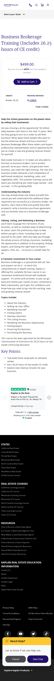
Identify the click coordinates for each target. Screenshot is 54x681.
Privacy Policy (8, 607)
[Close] (48, 5)
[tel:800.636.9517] (30, 4)
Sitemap (6, 624)
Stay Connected (35, 619)
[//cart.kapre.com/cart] (42, 4)
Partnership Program (12, 619)
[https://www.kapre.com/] (11, 4)
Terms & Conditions (11, 613)
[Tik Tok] (46, 634)
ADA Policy (33, 607)
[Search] (36, 5)
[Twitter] (33, 634)
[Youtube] (21, 634)
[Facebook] (8, 634)
